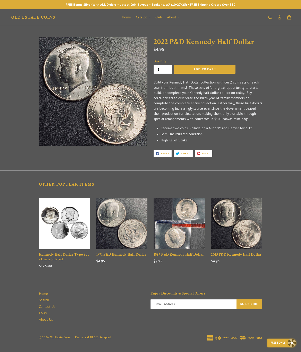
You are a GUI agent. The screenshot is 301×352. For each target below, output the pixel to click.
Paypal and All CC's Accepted (93, 337)
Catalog (144, 17)
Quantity (160, 61)
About (174, 17)
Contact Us (47, 306)
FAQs (43, 313)
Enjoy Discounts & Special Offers (177, 293)
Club (158, 17)
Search (44, 300)
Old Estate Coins (33, 17)
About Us (46, 319)
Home (126, 17)
